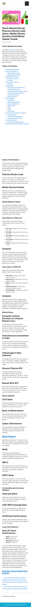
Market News (10, 85)
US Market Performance (15, 118)
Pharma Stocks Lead (14, 73)
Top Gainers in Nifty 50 (12, 78)
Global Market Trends (12, 76)
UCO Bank (11, 100)
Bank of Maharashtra (14, 102)
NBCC (9, 109)
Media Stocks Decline (14, 75)
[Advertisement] (15, 141)
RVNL (9, 107)
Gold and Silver (12, 114)
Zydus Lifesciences (13, 104)
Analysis (10, 80)
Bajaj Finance (11, 105)
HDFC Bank (11, 111)
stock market (14, 49)
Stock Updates (10, 98)
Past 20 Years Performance (16, 122)
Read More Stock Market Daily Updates (17, 123)
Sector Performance (11, 71)
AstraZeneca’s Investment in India (17, 91)
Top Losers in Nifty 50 (12, 82)
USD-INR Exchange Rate (15, 116)
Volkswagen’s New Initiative (16, 93)
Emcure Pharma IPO (13, 94)
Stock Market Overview (12, 69)
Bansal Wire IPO (12, 96)
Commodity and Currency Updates (16, 113)
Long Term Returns (11, 120)
